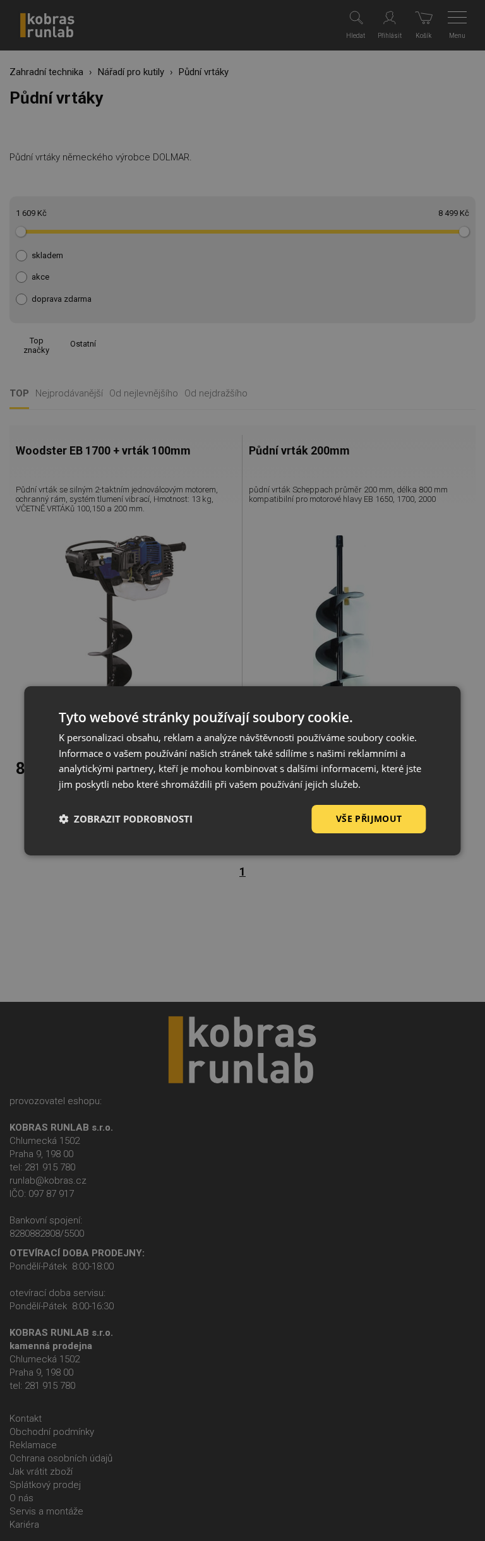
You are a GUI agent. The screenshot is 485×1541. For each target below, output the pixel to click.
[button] (126, 819)
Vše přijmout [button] (369, 818)
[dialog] (242, 770)
